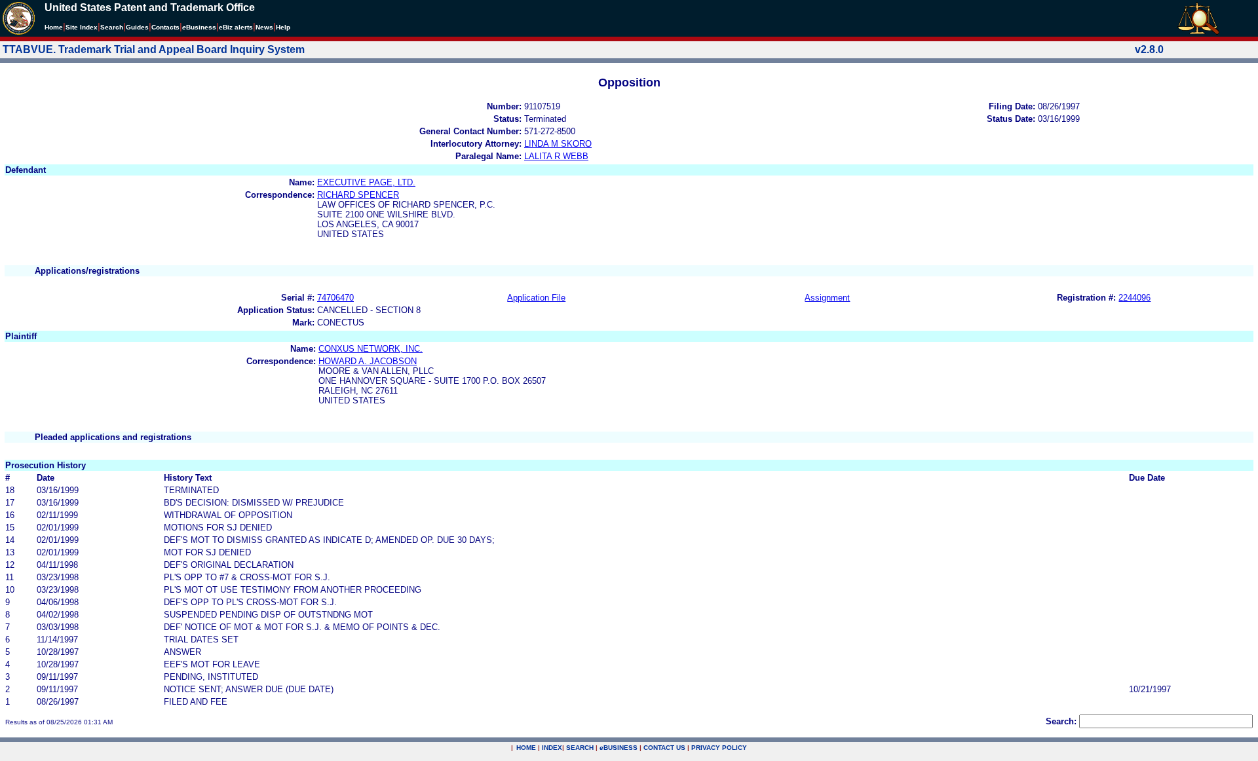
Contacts (165, 27)
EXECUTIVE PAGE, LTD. (366, 182)
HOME (526, 747)
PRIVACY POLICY (719, 747)
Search (111, 27)
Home (54, 27)
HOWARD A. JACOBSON (367, 361)
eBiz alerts (236, 27)
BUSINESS (619, 747)
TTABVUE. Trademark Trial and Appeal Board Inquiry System (154, 49)
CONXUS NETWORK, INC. (370, 349)
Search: (1061, 721)
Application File (536, 298)
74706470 (335, 298)
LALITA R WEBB (556, 156)
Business (199, 27)
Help (283, 27)
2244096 (1134, 298)
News (264, 27)
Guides (137, 27)
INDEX (552, 747)
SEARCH (580, 747)
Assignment (827, 298)
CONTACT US (664, 747)
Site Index (82, 27)
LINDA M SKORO (558, 144)
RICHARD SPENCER (358, 195)
